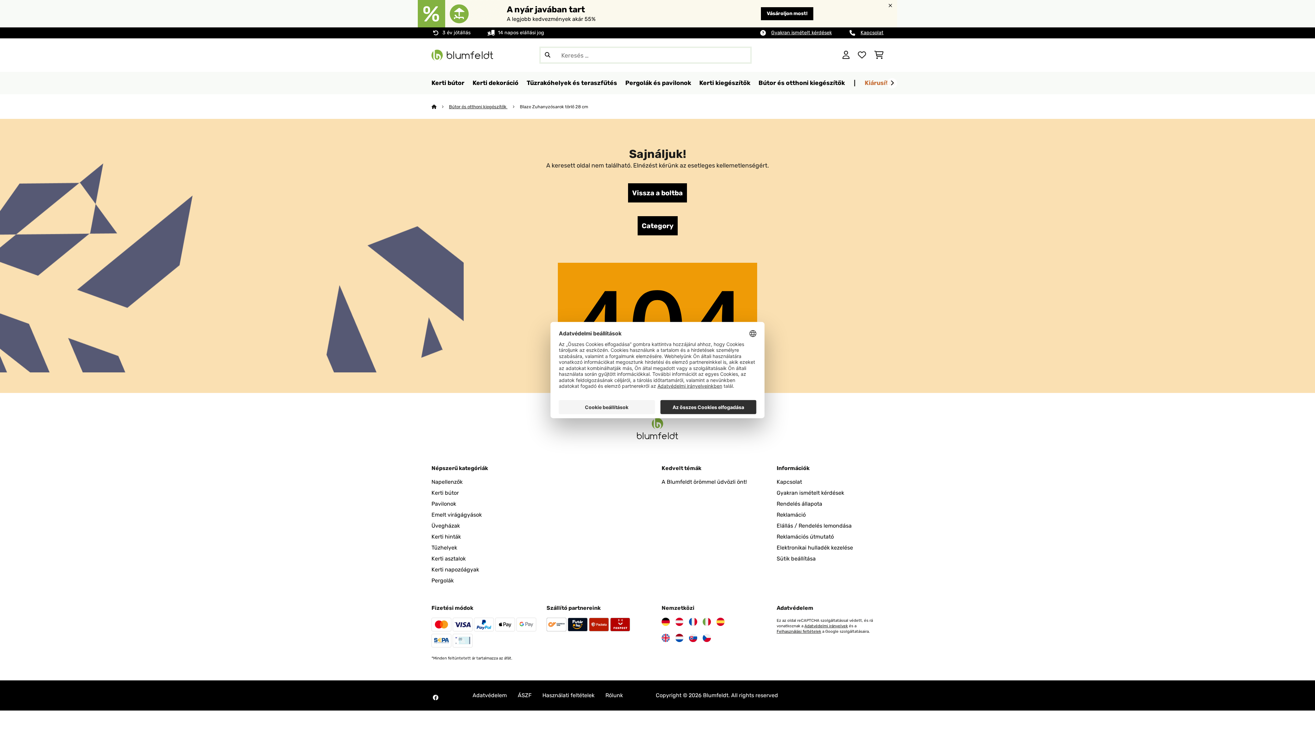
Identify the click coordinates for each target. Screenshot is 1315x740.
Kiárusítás (880, 82)
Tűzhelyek (444, 547)
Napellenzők (447, 482)
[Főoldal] (440, 106)
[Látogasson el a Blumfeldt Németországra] (666, 622)
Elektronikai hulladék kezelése (815, 547)
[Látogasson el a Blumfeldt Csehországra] (707, 638)
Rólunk (614, 695)
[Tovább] (892, 83)
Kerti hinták (446, 536)
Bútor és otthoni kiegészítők (478, 106)
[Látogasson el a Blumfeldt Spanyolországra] (720, 622)
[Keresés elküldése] (547, 55)
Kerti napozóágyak (455, 569)
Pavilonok (443, 504)
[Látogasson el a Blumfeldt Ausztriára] (679, 622)
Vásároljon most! (787, 13)
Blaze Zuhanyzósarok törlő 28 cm (554, 106)
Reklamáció (791, 514)
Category (658, 226)
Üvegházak (445, 525)
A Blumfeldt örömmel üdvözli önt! (704, 482)
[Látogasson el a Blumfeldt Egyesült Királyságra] (666, 638)
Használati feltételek (568, 695)
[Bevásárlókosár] (879, 55)
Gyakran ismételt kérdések (801, 33)
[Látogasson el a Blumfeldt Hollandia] (679, 638)
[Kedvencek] (862, 55)
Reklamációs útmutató (805, 536)
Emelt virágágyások (456, 514)
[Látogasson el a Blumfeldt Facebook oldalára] (435, 697)
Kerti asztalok (448, 558)
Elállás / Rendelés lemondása (814, 525)
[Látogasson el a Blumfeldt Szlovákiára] (693, 638)
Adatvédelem (490, 695)
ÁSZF (524, 695)
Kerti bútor (445, 493)
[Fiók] (846, 55)
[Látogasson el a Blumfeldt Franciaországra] (693, 622)
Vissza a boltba (657, 193)
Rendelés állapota (799, 504)
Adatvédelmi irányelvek (826, 626)
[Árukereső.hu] (804, 54)
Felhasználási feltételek (799, 631)
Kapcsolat (872, 33)
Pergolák (442, 580)
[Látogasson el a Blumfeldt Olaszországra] (707, 622)
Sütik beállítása (796, 558)
